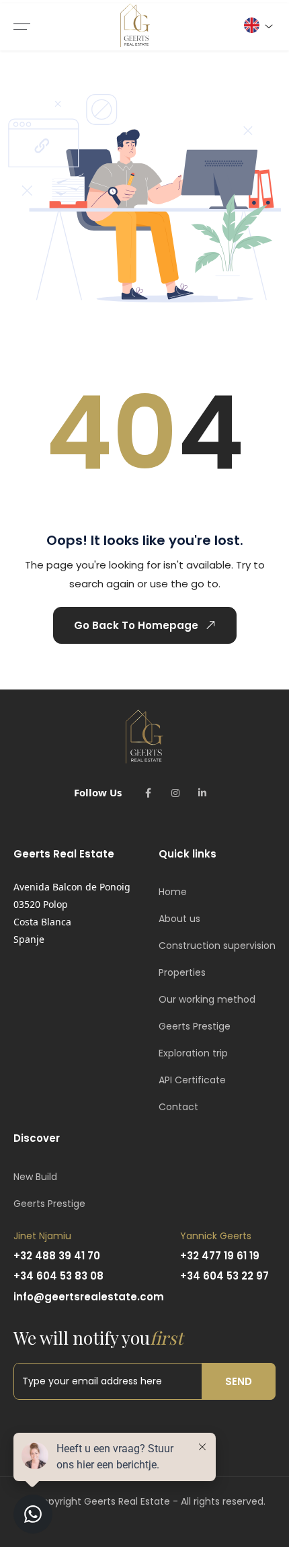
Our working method (207, 999)
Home (173, 891)
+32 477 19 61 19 (219, 1256)
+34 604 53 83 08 (58, 1276)
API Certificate (192, 1080)
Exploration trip (193, 1053)
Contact (178, 1107)
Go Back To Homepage (136, 625)
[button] (258, 25)
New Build (35, 1176)
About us (179, 918)
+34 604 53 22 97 (224, 1276)
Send (238, 1381)
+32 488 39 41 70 (56, 1256)
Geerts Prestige (195, 1026)
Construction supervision (217, 945)
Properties (182, 972)
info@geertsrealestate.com (88, 1297)
